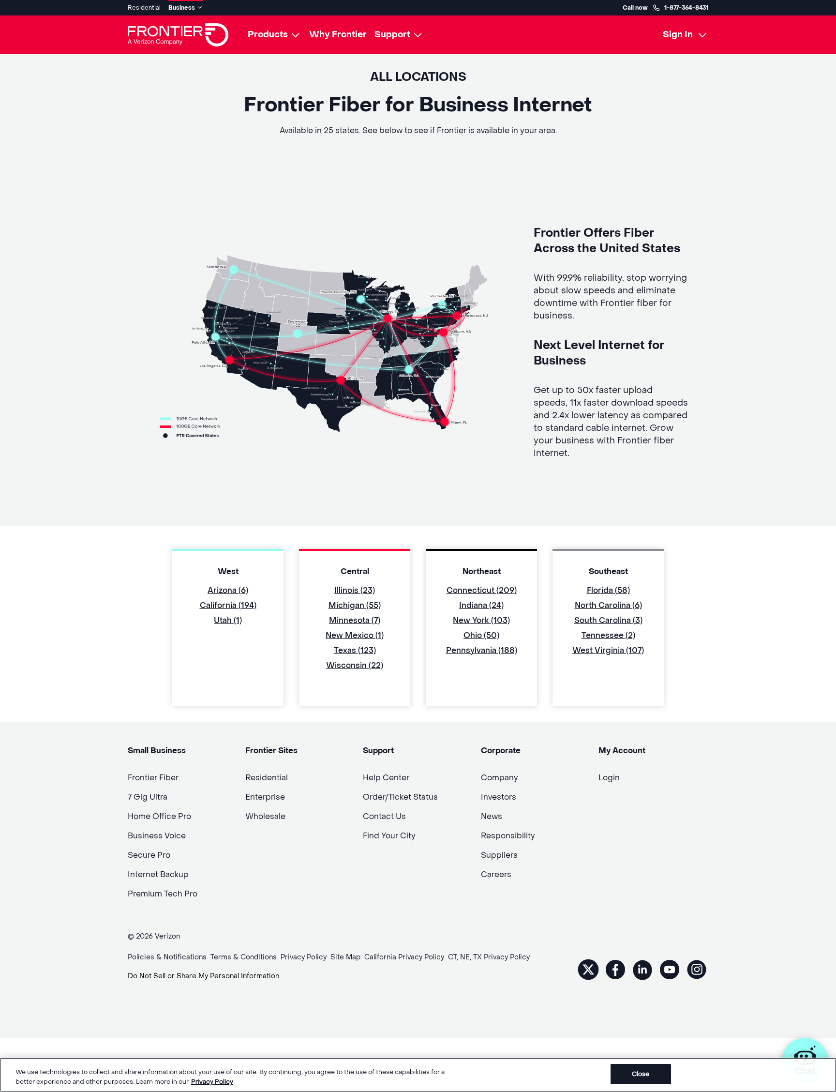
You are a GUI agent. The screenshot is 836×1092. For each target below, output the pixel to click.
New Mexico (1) (355, 635)
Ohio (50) (481, 635)
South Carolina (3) (608, 620)
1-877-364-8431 (686, 8)
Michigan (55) (354, 605)
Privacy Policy (212, 1081)
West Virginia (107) (608, 650)
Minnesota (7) (354, 620)
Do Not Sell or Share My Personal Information (203, 976)
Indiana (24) (481, 605)
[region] (418, 1075)
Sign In (678, 34)
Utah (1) (228, 620)
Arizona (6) (228, 590)
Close (641, 1074)
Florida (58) (608, 590)
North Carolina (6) (608, 605)
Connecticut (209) (482, 590)
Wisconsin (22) (354, 665)
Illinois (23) (354, 590)
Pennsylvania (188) (481, 650)
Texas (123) (355, 650)
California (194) (228, 605)
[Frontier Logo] (178, 34)
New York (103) (481, 620)
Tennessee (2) (608, 635)
